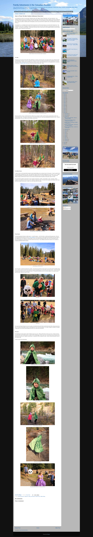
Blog (15, 11)
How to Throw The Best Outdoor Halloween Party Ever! (70, 120)
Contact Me (24, 11)
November (66, 115)
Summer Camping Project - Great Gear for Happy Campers (71, 125)
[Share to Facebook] (37, 495)
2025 (65, 95)
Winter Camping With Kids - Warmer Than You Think (70, 118)
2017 (65, 106)
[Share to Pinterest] (38, 495)
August (66, 130)
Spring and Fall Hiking (30, 11)
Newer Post (17, 527)
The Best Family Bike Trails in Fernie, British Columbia (72, 82)
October (66, 116)
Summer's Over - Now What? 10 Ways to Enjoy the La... (71, 123)
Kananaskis (33, 496)
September (67, 129)
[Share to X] (36, 495)
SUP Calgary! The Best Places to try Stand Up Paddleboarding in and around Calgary (72, 39)
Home (37, 527)
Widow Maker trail (24, 63)
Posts (65, 207)
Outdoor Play (37, 496)
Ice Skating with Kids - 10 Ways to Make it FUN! (72, 77)
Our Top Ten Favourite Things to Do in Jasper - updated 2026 (72, 44)
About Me (19, 11)
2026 (65, 94)
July (65, 132)
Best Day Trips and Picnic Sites (51, 11)
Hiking (29, 496)
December (66, 113)
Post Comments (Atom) (24, 530)
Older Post (57, 527)
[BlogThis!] (35, 495)
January (66, 140)
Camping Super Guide (69, 11)
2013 (65, 112)
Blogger (48, 534)
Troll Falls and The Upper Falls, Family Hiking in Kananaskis (72, 55)
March (66, 137)
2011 (65, 143)
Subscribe (70, 170)
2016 (65, 108)
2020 (65, 102)
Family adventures (21, 496)
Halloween (26, 496)
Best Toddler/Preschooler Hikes (40, 11)
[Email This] (34, 495)
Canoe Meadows (32, 237)
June (66, 133)
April (65, 136)
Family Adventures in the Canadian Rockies (32, 5)
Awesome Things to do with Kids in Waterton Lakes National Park (72, 66)
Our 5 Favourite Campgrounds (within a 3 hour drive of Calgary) (72, 34)
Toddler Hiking (42, 496)
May (65, 135)
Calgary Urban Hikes (61, 11)
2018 (65, 105)
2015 (65, 109)
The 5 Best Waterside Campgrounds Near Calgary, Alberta (72, 61)
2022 (65, 99)
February (66, 139)
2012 (65, 142)
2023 (65, 98)
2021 (65, 101)
